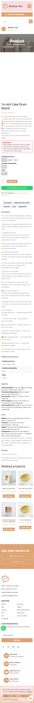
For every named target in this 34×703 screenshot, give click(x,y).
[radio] (4, 160)
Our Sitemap (4, 618)
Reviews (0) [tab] (22, 206)
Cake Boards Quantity (9, 163)
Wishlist (19, 607)
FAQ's (2, 613)
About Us (3, 604)
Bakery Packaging (19, 44)
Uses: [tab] (14, 206)
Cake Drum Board (8, 47)
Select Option (8, 496)
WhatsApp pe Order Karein (18, 188)
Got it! (17, 696)
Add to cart (12, 181)
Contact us (4, 610)
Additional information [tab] (22, 202)
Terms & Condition (22, 616)
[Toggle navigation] (29, 6)
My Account (20, 604)
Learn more (28, 692)
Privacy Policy (20, 613)
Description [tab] (8, 202)
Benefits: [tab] (7, 206)
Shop (2, 616)
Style (3, 170)
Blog (2, 607)
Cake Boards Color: (8, 156)
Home (9, 44)
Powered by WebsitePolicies (10, 699)
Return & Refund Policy (23, 610)
